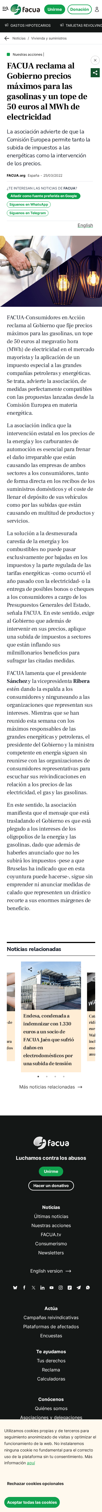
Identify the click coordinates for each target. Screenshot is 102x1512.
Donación (79, 9)
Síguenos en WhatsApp (28, 204)
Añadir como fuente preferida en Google (43, 196)
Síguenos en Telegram (27, 213)
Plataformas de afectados (51, 1326)
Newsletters (51, 1253)
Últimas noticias (51, 1216)
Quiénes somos (51, 1408)
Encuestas (51, 1335)
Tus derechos (51, 1360)
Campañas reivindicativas (51, 1317)
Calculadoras (51, 1379)
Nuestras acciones (51, 1225)
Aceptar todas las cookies (32, 1502)
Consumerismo (51, 1243)
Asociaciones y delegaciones (51, 1417)
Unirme (55, 9)
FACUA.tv (51, 1234)
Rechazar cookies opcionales (35, 1483)
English (85, 225)
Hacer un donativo (51, 1185)
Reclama (51, 1370)
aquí (31, 1462)
